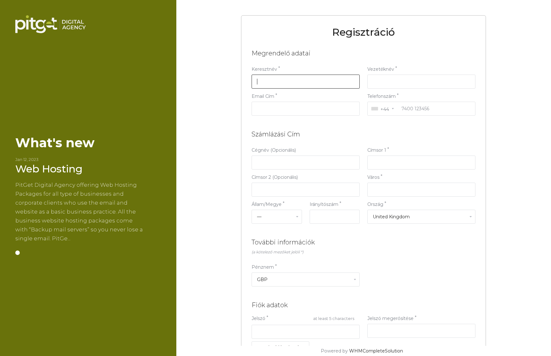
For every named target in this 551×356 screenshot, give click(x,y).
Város (373, 177)
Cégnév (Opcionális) (274, 150)
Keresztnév (264, 69)
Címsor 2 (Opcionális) (275, 177)
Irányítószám (324, 204)
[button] (17, 253)
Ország (375, 204)
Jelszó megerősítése (390, 318)
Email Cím (263, 96)
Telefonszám (381, 96)
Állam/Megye (267, 204)
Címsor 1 (376, 150)
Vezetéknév (380, 69)
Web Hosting (49, 169)
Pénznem (263, 267)
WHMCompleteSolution (376, 351)
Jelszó (258, 318)
